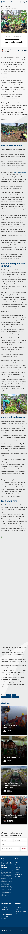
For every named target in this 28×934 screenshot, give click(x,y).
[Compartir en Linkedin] (20, 50)
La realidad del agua (6, 914)
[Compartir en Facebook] (19, 50)
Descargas (4, 907)
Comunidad (7, 6)
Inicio (2, 6)
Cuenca (14, 694)
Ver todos (12, 827)
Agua (16, 862)
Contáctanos (4, 921)
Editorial (17, 877)
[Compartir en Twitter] (17, 50)
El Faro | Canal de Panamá (4, 2)
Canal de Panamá (10, 505)
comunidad (8, 694)
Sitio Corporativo (5, 912)
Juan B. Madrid (8, 49)
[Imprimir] (26, 50)
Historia (17, 872)
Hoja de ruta (4, 909)
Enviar (24, 848)
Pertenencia (18, 874)
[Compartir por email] (24, 50)
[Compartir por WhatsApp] (22, 50)
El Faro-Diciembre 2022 (6, 697)
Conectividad (18, 867)
